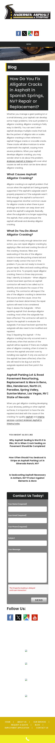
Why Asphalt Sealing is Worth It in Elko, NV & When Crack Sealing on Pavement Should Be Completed (27, 443)
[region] (27, 54)
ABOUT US (21, 722)
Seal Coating (26, 670)
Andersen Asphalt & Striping (20, 161)
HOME (7, 722)
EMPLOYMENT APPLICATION (17, 727)
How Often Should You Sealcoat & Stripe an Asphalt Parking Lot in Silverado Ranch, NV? (27, 460)
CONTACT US (42, 727)
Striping (26, 686)
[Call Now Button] (27, 739)
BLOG (37, 725)
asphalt (29, 417)
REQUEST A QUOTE (19, 725)
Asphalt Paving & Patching (26, 657)
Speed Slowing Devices (26, 702)
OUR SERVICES (39, 722)
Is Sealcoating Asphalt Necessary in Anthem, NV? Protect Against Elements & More (27, 477)
